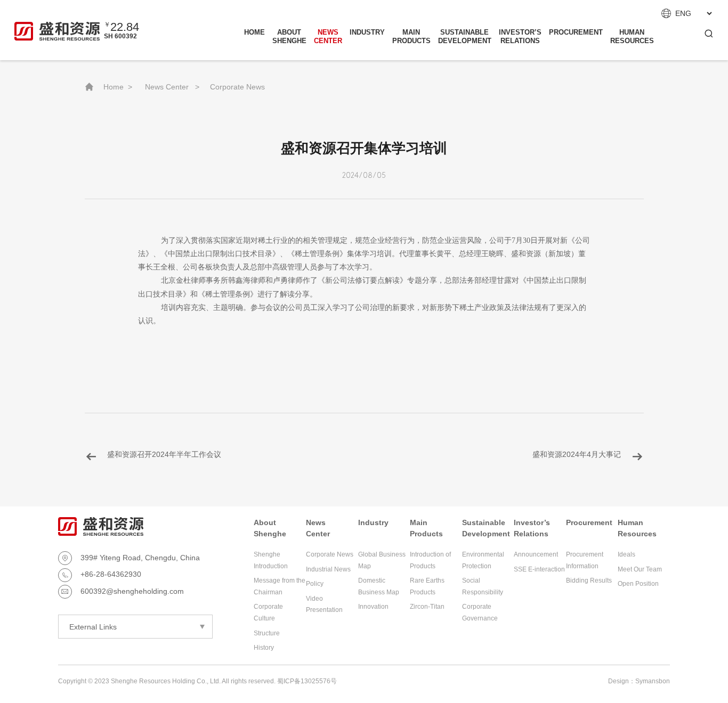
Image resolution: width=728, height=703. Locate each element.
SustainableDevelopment (464, 36)
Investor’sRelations (520, 36)
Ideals (626, 554)
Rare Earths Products (427, 586)
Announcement (536, 554)
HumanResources (632, 36)
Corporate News (237, 87)
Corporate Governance (480, 612)
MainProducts (411, 36)
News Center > (172, 87)
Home (254, 32)
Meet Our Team (640, 569)
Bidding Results (589, 580)
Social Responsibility (482, 586)
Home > (117, 87)
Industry (367, 32)
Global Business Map (382, 560)
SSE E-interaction (539, 569)
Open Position (638, 583)
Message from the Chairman (279, 586)
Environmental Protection (483, 560)
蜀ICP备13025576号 (307, 681)
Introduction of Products (430, 560)
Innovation (373, 606)
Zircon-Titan (427, 606)
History (264, 647)
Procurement (576, 32)
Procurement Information (584, 560)
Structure (267, 633)
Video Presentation (324, 604)
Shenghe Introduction (271, 560)
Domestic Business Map (378, 586)
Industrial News (328, 569)
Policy (314, 583)
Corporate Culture (268, 612)
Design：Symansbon (639, 681)
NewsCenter (328, 36)
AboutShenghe (289, 36)
